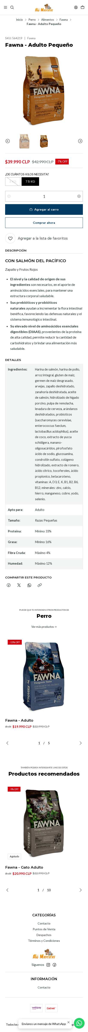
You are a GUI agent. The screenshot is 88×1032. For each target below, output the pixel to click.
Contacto (44, 923)
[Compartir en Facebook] (8, 585)
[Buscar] (12, 7)
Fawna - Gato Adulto (24, 867)
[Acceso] (76, 7)
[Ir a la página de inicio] (44, 7)
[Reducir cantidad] (9, 196)
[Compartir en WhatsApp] (29, 585)
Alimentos (47, 19)
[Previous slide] (8, 141)
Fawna (64, 19)
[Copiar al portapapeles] (39, 585)
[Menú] (5, 7)
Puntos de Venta (44, 929)
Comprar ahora (44, 223)
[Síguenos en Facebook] (54, 965)
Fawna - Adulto (19, 720)
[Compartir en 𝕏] (19, 585)
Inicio (19, 19)
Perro (32, 19)
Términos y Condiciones (44, 940)
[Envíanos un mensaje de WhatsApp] (79, 1023)
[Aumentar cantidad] (79, 196)
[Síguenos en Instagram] (48, 965)
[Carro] (82, 7)
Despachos (44, 935)
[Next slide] (79, 141)
